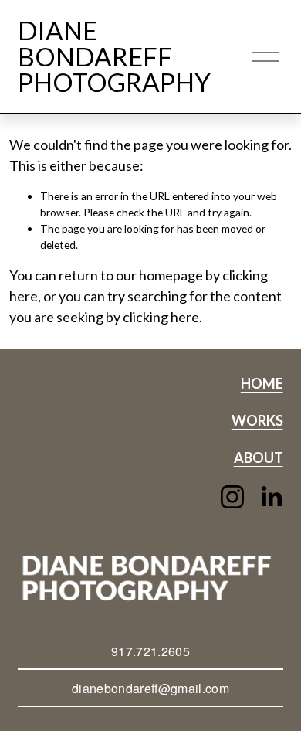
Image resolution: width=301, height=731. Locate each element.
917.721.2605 (150, 651)
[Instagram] (232, 496)
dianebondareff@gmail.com (150, 688)
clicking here (161, 316)
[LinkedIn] (271, 496)
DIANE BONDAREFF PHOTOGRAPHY (114, 56)
